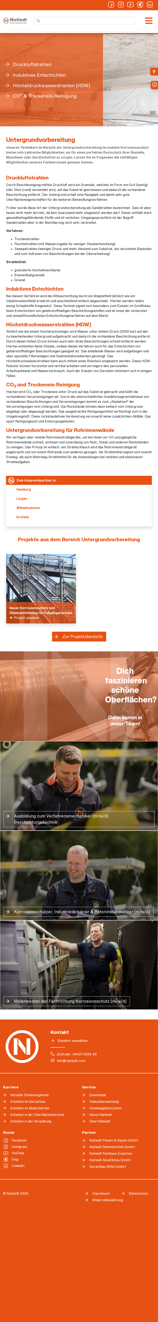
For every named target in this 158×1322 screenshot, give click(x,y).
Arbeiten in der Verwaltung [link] (30, 1121)
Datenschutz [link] (138, 1193)
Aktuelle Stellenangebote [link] (29, 1095)
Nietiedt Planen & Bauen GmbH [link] (113, 1140)
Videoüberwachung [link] (104, 1101)
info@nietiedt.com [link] (71, 1060)
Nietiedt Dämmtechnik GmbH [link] (112, 1146)
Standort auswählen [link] (72, 1040)
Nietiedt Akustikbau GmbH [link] (110, 1160)
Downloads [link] (97, 1095)
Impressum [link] (101, 1193)
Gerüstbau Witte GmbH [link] (107, 1166)
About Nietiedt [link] (100, 1114)
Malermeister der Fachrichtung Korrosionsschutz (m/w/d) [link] (70, 1001)
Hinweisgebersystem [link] (105, 1108)
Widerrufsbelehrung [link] (103, 1200)
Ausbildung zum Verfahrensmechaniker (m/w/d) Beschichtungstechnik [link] (61, 819)
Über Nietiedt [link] (99, 1121)
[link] (154, 71)
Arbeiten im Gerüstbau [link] (27, 1101)
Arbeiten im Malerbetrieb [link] (29, 1108)
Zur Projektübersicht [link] (83, 636)
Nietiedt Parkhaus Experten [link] (110, 1153)
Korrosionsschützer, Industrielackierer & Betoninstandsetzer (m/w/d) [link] (82, 912)
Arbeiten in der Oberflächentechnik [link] (37, 1114)
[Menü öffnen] (149, 21)
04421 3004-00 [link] (85, 1054)
